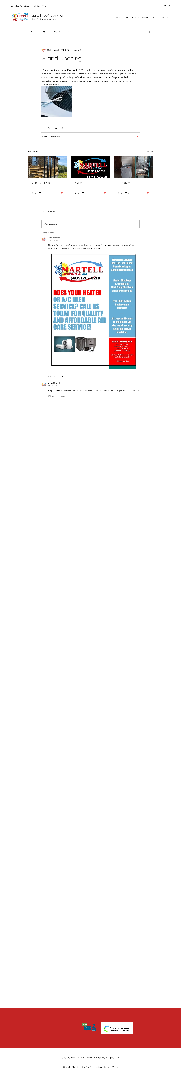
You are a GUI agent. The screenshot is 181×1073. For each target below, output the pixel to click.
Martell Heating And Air (47, 16)
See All (150, 151)
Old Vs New (124, 182)
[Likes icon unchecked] (49, 376)
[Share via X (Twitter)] (49, 128)
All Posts (31, 32)
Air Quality (44, 32)
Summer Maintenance (76, 32)
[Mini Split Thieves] (47, 167)
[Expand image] (56, 101)
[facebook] (161, 6)
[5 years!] (90, 167)
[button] (149, 32)
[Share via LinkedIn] (55, 128)
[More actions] (138, 50)
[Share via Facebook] (42, 128)
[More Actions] (138, 239)
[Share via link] (62, 128)
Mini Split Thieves (41, 182)
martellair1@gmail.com (20, 6)
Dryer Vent (58, 32)
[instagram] (169, 6)
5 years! (79, 182)
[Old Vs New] (133, 167)
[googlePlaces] (165, 6)
